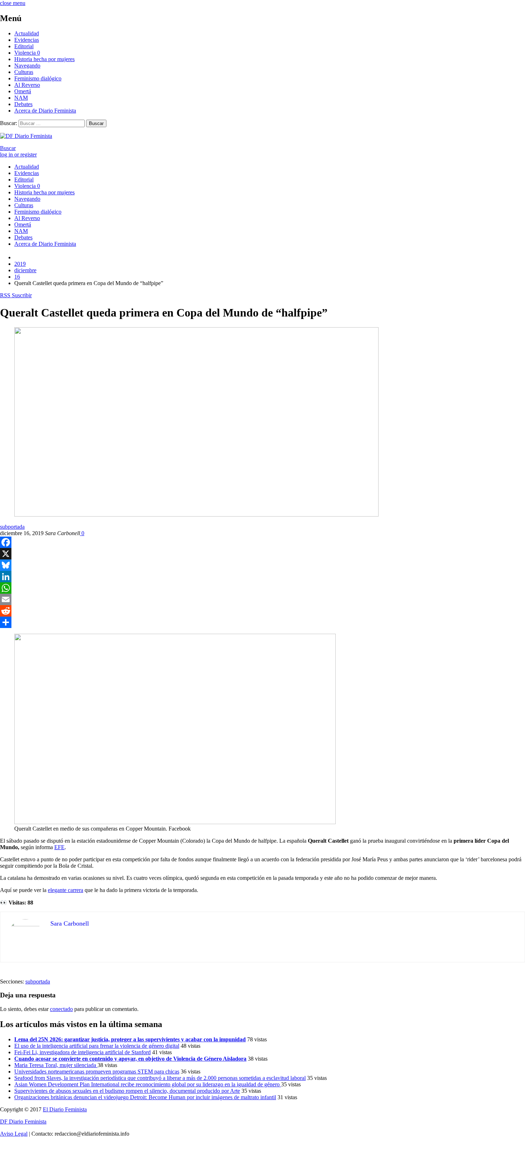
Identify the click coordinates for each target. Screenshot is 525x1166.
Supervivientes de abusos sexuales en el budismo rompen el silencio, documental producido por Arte (127, 1091)
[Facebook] (262, 542)
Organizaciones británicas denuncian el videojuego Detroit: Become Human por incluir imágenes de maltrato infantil (145, 1097)
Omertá (22, 91)
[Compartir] (262, 622)
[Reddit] (262, 611)
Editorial (24, 46)
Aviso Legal (14, 1134)
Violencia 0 (27, 53)
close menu (12, 3)
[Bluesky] (262, 565)
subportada (12, 527)
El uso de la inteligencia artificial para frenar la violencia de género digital (96, 1046)
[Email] (262, 599)
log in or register (18, 154)
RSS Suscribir (16, 295)
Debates (23, 104)
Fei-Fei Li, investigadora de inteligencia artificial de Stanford (82, 1052)
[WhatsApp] (262, 588)
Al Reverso (27, 85)
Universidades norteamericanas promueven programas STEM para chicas (96, 1071)
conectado (61, 1009)
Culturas (23, 72)
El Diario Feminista (65, 1109)
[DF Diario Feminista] (26, 136)
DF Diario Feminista (23, 1121)
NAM (21, 98)
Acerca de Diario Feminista (45, 111)
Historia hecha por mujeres (44, 59)
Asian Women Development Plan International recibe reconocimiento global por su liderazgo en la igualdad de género (147, 1084)
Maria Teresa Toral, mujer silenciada (56, 1065)
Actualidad (26, 33)
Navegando (27, 66)
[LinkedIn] (262, 576)
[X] (262, 553)
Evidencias (26, 40)
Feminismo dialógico (37, 78)
